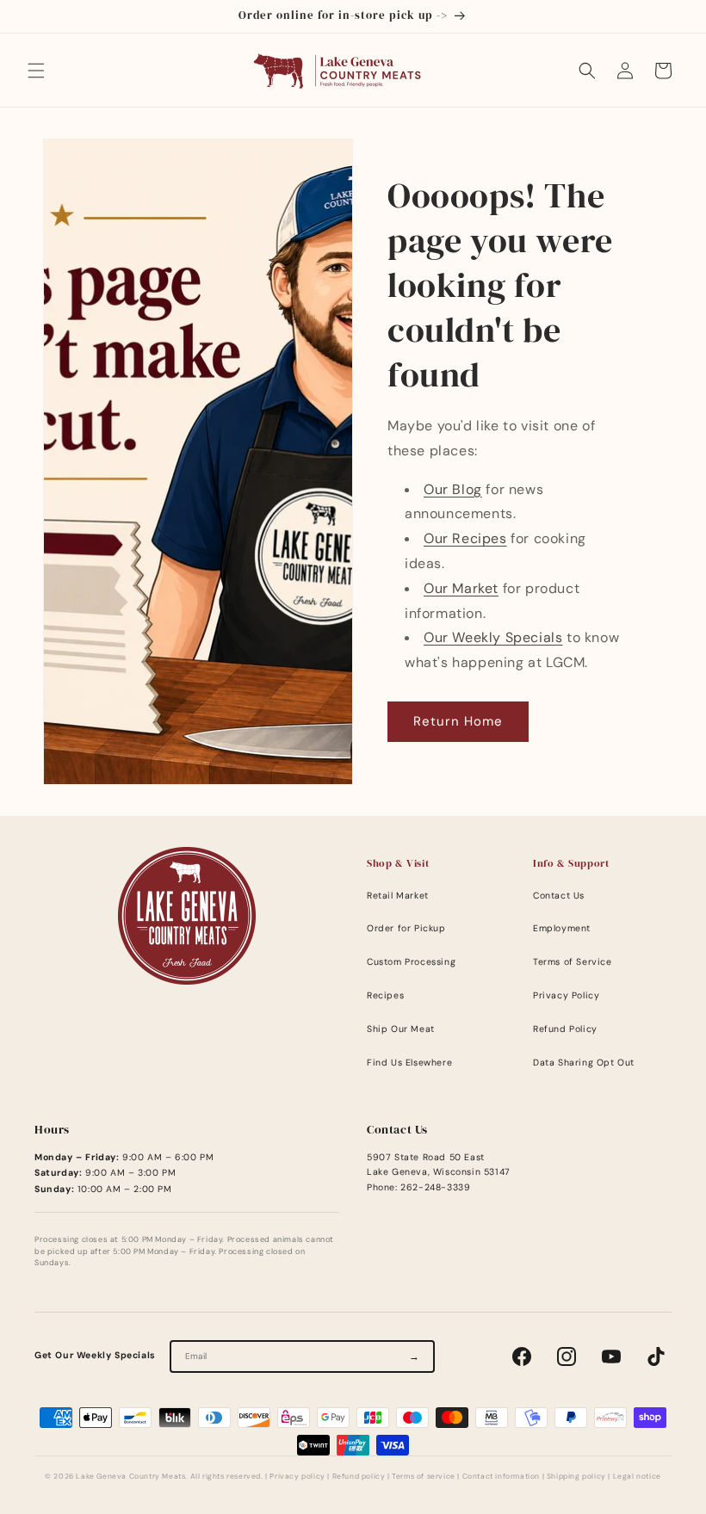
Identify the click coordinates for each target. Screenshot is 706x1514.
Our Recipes (465, 538)
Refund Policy (565, 1029)
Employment (562, 928)
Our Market (461, 588)
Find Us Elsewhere (409, 1062)
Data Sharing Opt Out (584, 1062)
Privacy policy (297, 1476)
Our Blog (453, 489)
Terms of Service (572, 961)
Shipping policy (576, 1476)
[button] (36, 71)
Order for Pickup (406, 928)
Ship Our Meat (401, 1029)
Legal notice (637, 1476)
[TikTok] (656, 1356)
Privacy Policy (566, 995)
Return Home (458, 721)
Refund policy (359, 1476)
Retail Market (398, 895)
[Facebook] (521, 1356)
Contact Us (559, 895)
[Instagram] (566, 1356)
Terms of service (423, 1476)
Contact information (501, 1476)
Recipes (385, 995)
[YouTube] (611, 1356)
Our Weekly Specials (493, 637)
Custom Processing (411, 961)
